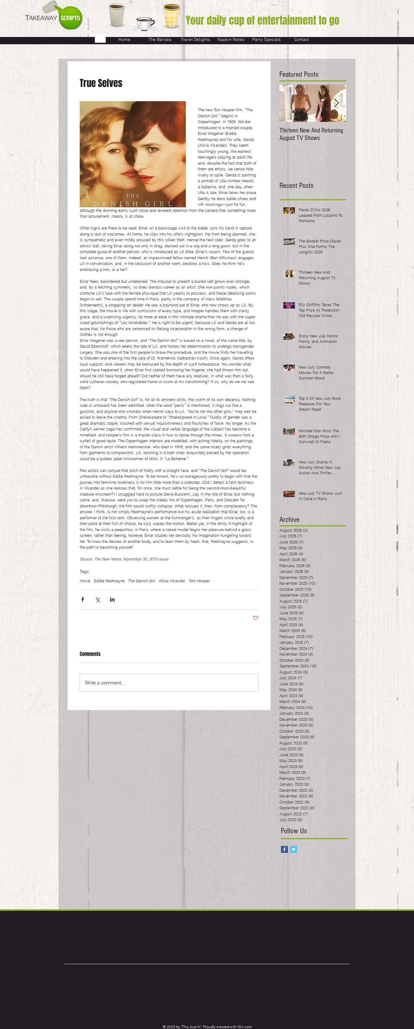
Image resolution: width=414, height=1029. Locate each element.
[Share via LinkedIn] (112, 599)
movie (85, 580)
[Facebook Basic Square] (284, 849)
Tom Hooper (199, 580)
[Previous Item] (289, 103)
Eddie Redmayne (109, 580)
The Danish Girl (141, 580)
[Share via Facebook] (82, 599)
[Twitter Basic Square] (293, 849)
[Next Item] (336, 103)
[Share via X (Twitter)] (97, 599)
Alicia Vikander (172, 580)
